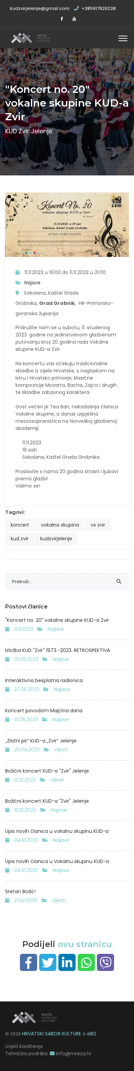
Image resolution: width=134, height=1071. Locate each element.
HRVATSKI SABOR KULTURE (52, 1033)
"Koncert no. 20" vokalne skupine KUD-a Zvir (57, 620)
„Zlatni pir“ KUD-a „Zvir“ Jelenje (41, 740)
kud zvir (20, 538)
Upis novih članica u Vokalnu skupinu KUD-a (57, 861)
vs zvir (98, 524)
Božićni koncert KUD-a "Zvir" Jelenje (47, 770)
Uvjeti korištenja (24, 1046)
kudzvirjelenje (56, 538)
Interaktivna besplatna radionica (44, 680)
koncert (20, 524)
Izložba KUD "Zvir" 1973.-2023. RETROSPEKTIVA (57, 650)
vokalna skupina (60, 524)
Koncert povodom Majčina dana (43, 710)
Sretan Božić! (20, 891)
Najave (32, 282)
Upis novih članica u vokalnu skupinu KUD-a (57, 831)
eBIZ (92, 1033)
